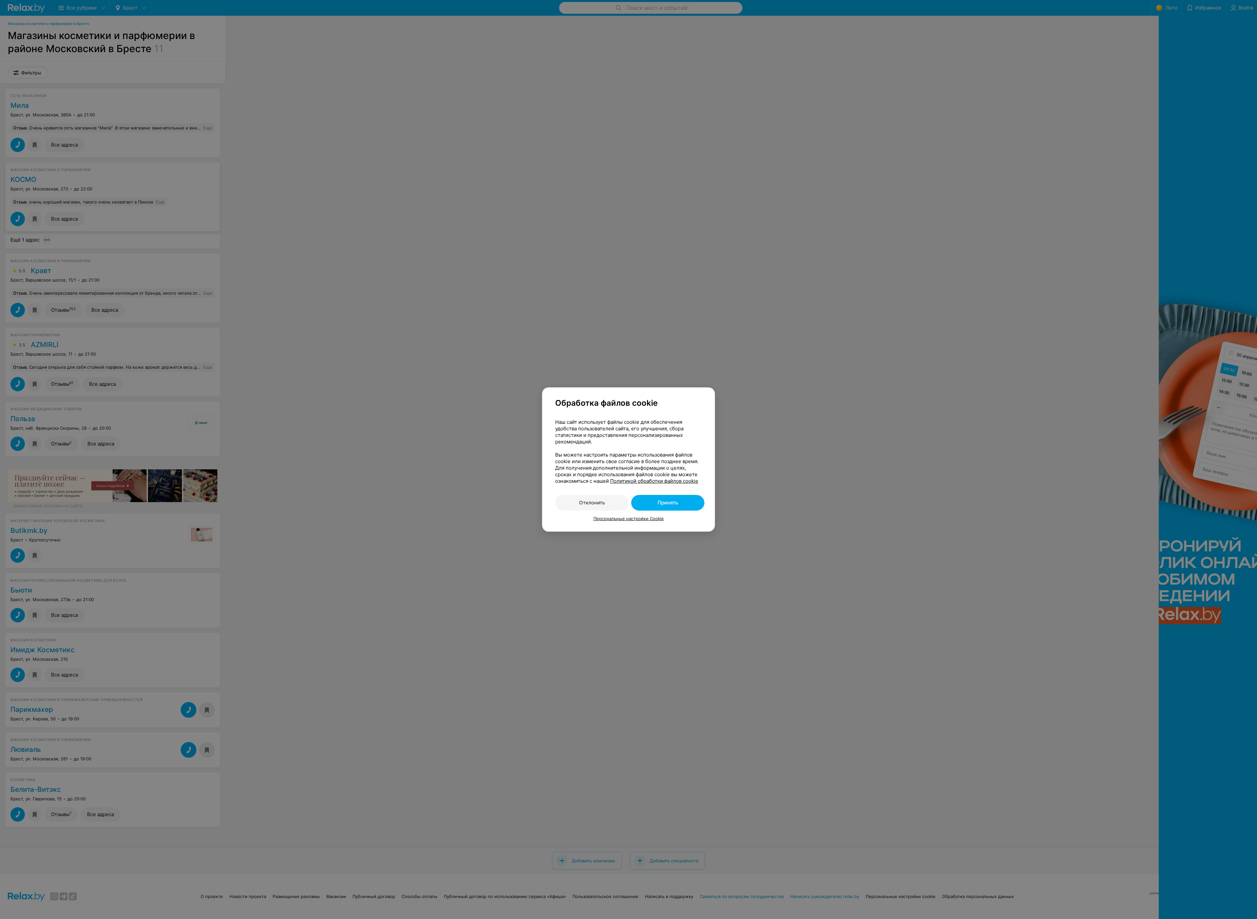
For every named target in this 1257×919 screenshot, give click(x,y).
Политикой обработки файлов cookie (654, 481)
